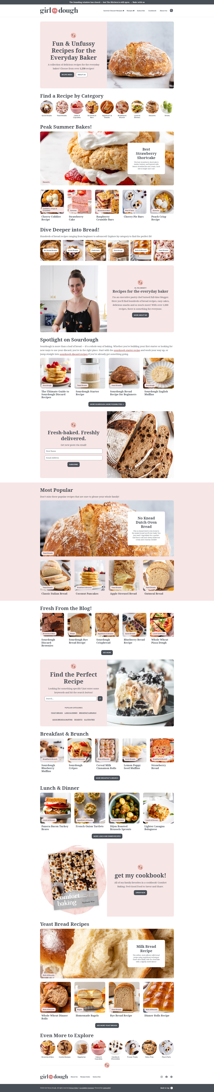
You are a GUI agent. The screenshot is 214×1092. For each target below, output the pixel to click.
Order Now (140, 893)
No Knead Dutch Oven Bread (146, 522)
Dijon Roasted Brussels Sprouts (120, 828)
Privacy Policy (73, 1088)
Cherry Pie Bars (134, 216)
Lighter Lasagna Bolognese (154, 828)
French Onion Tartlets (90, 826)
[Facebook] (166, 1076)
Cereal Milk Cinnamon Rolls (106, 766)
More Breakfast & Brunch (107, 778)
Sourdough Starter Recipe (87, 393)
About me (163, 11)
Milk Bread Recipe (146, 948)
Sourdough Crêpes (75, 766)
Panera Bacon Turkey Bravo (54, 828)
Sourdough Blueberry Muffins (48, 768)
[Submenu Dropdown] (123, 10)
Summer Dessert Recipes (112, 11)
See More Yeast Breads (107, 1025)
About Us (74, 1077)
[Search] (171, 10)
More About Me (140, 315)
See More (107, 652)
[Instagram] (161, 1076)
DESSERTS (78, 720)
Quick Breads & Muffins (62, 720)
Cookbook (152, 11)
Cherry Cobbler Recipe (51, 218)
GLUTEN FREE (89, 720)
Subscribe (141, 11)
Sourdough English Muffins (156, 393)
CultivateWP (106, 1088)
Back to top (164, 1088)
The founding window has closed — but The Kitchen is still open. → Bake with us (107, 2)
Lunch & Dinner (71, 713)
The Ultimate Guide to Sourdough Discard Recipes (55, 394)
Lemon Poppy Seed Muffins (132, 766)
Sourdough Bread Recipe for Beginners (123, 393)
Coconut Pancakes (87, 593)
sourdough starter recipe (127, 350)
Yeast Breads (57, 713)
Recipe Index (67, 75)
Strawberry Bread (158, 766)
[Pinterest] (171, 1076)
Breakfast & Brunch (87, 713)
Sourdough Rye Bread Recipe (78, 641)
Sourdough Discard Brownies (48, 642)
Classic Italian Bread (54, 593)
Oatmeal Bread (153, 593)
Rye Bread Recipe (121, 1015)
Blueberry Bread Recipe (134, 641)
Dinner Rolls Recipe (156, 1015)
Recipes (130, 11)
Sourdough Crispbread (103, 641)
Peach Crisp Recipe (158, 218)
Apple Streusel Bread (123, 593)
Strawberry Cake (76, 218)
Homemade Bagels (87, 1015)
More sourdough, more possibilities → (107, 404)
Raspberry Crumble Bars (105, 218)
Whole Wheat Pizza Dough (159, 641)
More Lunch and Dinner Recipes (107, 836)
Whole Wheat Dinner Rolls (54, 1017)
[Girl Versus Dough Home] (59, 10)
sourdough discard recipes (74, 354)
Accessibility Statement (86, 1088)
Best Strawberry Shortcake (146, 153)
